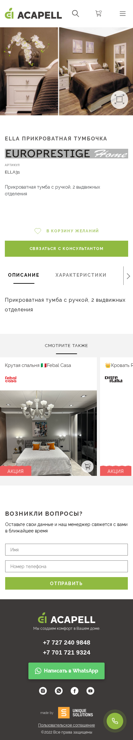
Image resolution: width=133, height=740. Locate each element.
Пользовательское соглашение (66, 725)
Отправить (66, 583)
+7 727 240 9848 (66, 642)
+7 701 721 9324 (66, 652)
